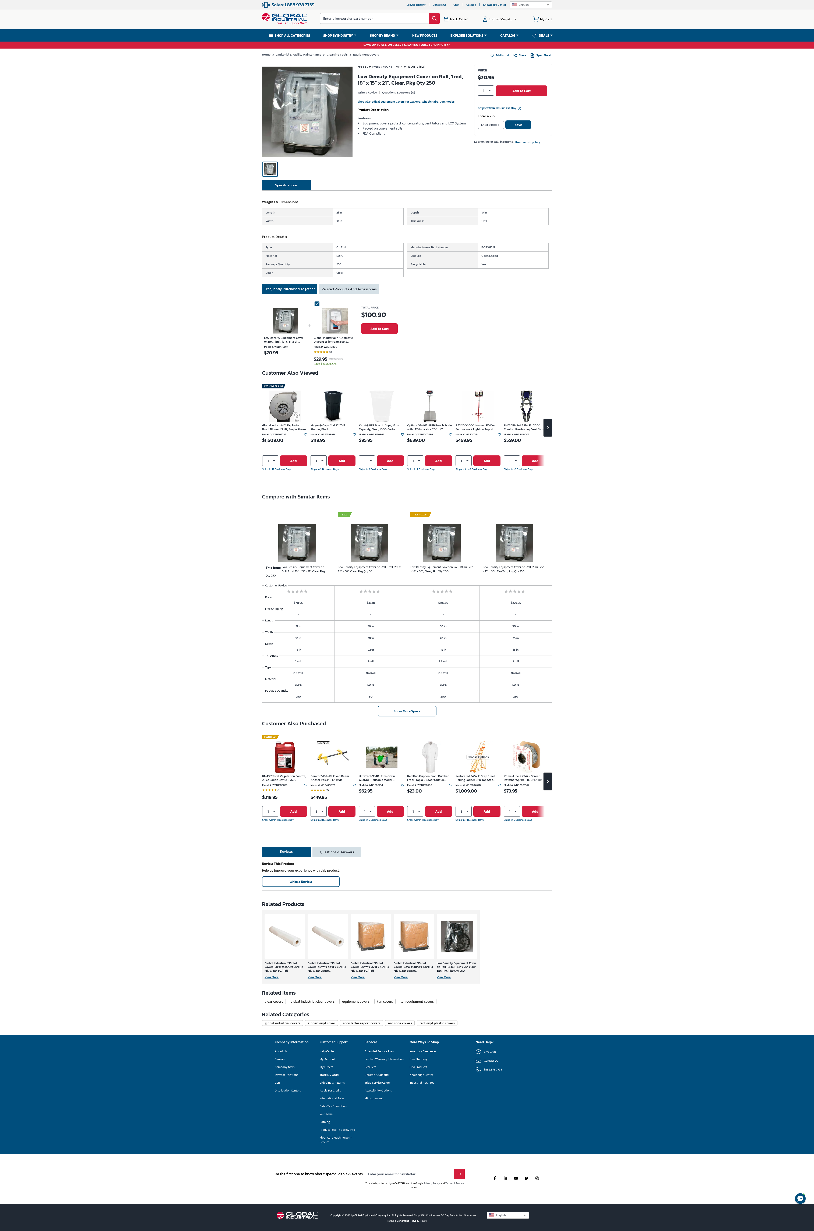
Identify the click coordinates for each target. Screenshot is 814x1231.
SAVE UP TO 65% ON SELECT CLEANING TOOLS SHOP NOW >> (407, 45)
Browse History (416, 5)
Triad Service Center (378, 1082)
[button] (531, 5)
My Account (327, 1059)
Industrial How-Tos (422, 1082)
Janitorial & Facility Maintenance (298, 54)
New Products (418, 1067)
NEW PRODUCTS (424, 35)
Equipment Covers (366, 54)
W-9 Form (326, 1114)
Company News (284, 1067)
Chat (456, 5)
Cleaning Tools (337, 54)
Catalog (471, 5)
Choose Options (478, 757)
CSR (277, 1082)
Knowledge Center (494, 5)
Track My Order (329, 1075)
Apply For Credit (330, 1090)
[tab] (286, 185)
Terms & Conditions (398, 1221)
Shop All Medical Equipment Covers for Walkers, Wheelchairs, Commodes (406, 101)
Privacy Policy (432, 1183)
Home (266, 54)
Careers (279, 1059)
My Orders (326, 1067)
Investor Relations (286, 1075)
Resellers (370, 1067)
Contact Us (439, 5)
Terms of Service (454, 1183)
